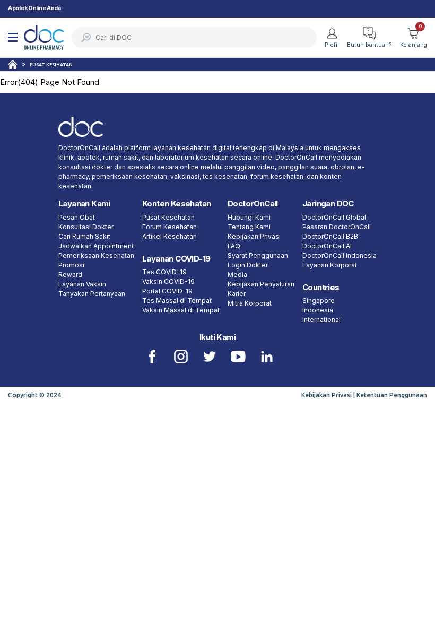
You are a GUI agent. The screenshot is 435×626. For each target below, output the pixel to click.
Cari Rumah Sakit (84, 236)
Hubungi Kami (249, 217)
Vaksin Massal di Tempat (181, 310)
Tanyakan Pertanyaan (91, 294)
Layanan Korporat (329, 265)
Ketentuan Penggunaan (391, 395)
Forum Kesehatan (169, 227)
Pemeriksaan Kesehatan (96, 255)
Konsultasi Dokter (86, 227)
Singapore (318, 301)
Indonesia (317, 310)
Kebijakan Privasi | (328, 395)
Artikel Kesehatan (169, 236)
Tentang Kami (249, 227)
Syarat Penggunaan (258, 255)
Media (237, 275)
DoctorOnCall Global (334, 217)
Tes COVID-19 (164, 272)
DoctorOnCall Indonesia (339, 255)
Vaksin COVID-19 (168, 281)
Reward (70, 275)
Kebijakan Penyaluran (261, 284)
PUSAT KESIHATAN (51, 64)
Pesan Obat (76, 217)
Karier (237, 294)
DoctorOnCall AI (327, 246)
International (321, 320)
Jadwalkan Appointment (96, 246)
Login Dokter (248, 265)
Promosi (71, 265)
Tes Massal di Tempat (177, 301)
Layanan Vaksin (82, 284)
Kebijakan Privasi (254, 236)
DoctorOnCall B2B (330, 236)
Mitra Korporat (250, 303)
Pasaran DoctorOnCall (336, 227)
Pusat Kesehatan (168, 217)
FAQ (234, 246)
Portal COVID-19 (167, 291)
